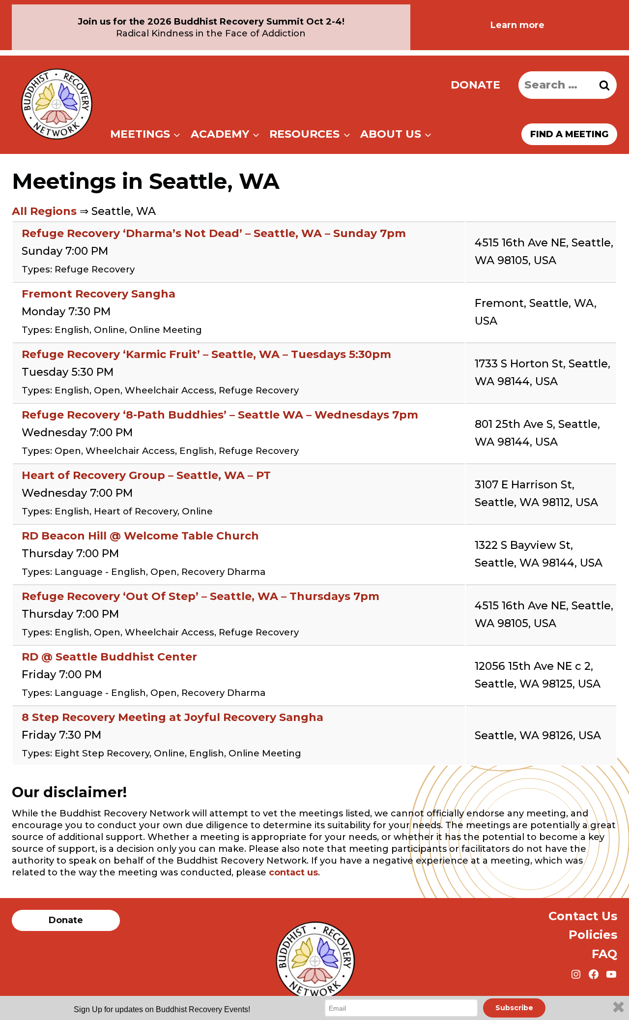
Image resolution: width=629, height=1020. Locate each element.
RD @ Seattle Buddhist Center (109, 656)
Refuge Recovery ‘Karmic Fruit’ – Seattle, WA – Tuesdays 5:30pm (206, 354)
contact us (293, 872)
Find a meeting (569, 134)
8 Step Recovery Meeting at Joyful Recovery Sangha (172, 717)
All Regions (44, 211)
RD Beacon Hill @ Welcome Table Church (140, 535)
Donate (475, 84)
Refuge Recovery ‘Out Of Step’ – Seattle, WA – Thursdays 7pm (200, 596)
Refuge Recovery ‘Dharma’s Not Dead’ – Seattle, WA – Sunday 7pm (214, 233)
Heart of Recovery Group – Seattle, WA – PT (146, 475)
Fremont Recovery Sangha (98, 293)
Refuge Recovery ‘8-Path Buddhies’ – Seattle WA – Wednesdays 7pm (220, 414)
